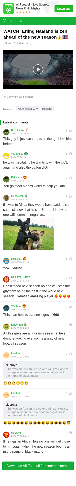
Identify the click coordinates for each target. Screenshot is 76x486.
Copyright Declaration (20, 96)
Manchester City (28, 108)
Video (7, 21)
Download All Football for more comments (38, 466)
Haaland (47, 108)
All (21, 21)
